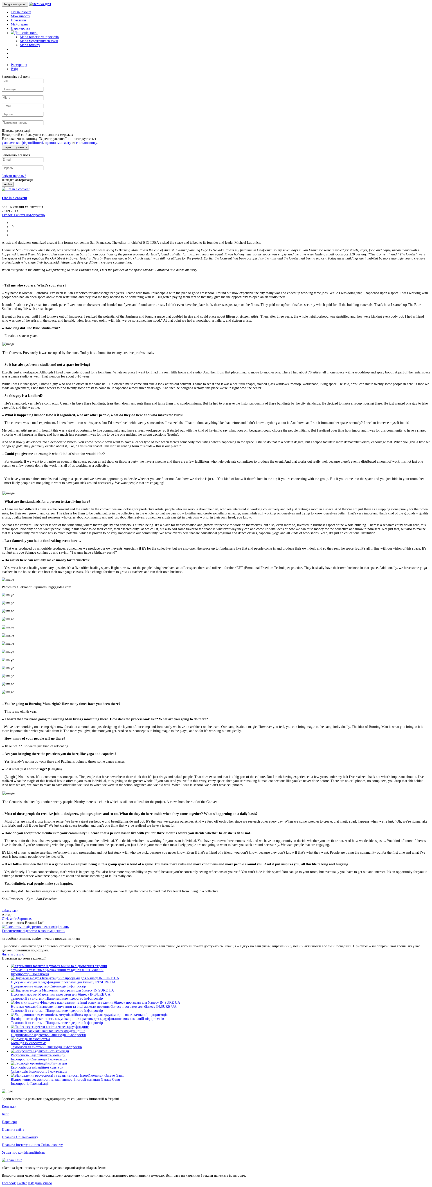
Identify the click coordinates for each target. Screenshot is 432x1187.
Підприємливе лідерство (30, 986)
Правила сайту (13, 1129)
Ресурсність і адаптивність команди (38, 1055)
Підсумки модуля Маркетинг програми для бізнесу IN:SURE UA (60, 994)
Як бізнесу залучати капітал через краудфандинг (48, 1031)
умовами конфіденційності (22, 143)
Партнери (9, 1122)
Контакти (9, 1106)
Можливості (20, 16)
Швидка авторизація (17, 180)
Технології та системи (28, 998)
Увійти (8, 184)
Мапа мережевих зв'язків (39, 41)
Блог (5, 1114)
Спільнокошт (21, 12)
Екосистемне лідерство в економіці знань (33, 931)
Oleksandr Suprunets (17, 919)
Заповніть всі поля (16, 76)
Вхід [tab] (14, 69)
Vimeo (47, 1183)
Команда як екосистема (28, 1043)
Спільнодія (58, 986)
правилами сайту (58, 143)
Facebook (9, 1183)
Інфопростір (20, 974)
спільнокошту (86, 143)
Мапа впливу (30, 45)
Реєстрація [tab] (19, 65)
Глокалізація (39, 974)
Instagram (35, 1183)
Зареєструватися (15, 147)
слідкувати (10, 910)
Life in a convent (14, 198)
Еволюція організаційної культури (37, 1067)
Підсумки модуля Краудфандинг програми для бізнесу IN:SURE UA (63, 982)
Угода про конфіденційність (23, 1152)
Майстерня (19, 24)
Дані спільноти (26, 33)
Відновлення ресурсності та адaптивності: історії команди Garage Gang (65, 1079)
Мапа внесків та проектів (39, 37)
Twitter (22, 1183)
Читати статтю (13, 954)
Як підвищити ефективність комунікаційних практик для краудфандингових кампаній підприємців (87, 1019)
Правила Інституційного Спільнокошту (32, 1145)
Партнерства (20, 28)
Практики (18, 20)
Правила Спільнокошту (20, 1137)
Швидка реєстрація (16, 130)
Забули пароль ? (14, 176)
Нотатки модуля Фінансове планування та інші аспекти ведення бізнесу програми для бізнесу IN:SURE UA (94, 1006)
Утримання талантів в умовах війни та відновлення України (57, 970)
